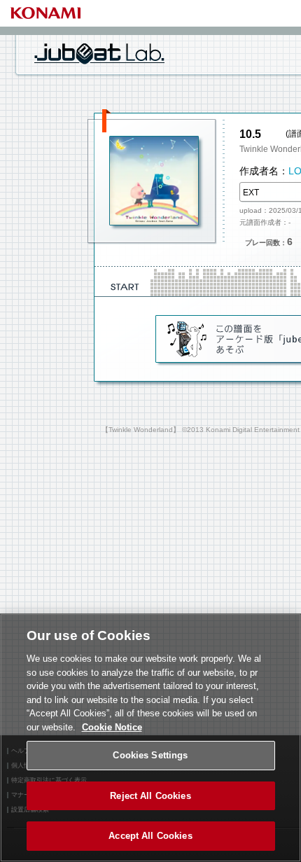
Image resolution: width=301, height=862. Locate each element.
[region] (150, 737)
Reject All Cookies (150, 796)
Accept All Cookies (150, 835)
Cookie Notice (112, 727)
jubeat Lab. (99, 53)
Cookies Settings (150, 755)
